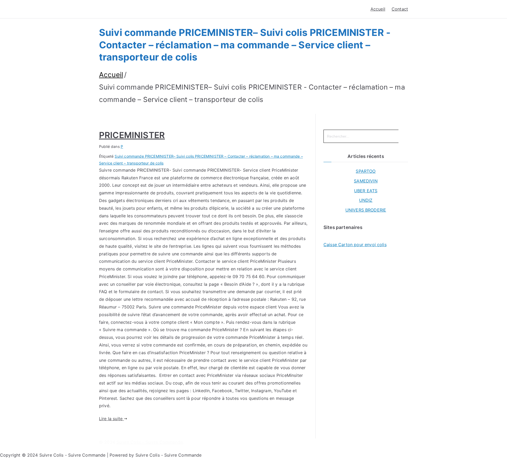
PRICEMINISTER (132, 135)
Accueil (377, 9)
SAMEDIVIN (365, 181)
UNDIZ (366, 200)
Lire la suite (111, 418)
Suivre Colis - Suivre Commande (149, 442)
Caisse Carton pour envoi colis (355, 244)
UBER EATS (365, 190)
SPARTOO (365, 171)
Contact (400, 9)
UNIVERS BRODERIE (365, 210)
